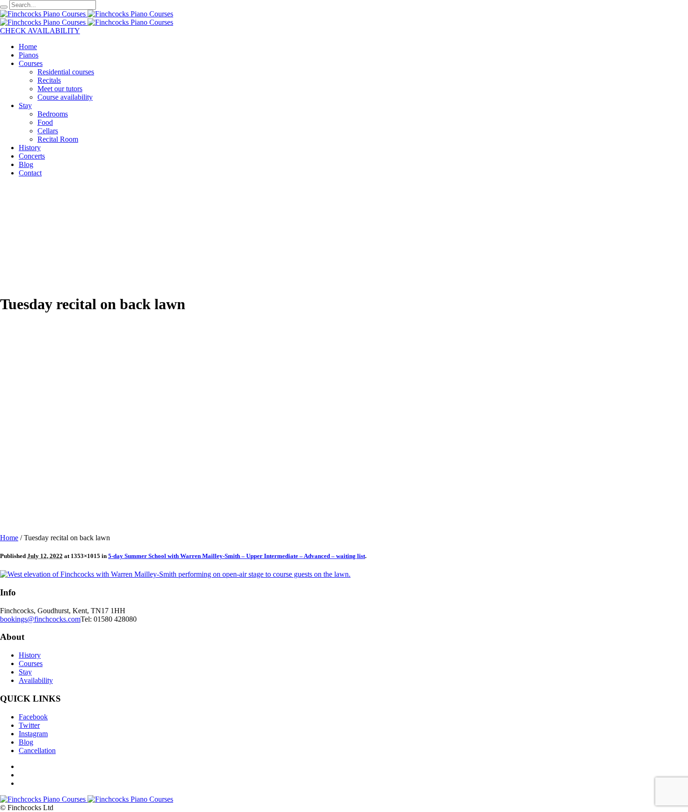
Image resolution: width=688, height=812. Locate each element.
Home (9, 538)
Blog (26, 742)
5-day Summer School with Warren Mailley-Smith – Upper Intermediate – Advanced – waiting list (236, 555)
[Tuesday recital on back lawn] (175, 574)
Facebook (33, 717)
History (30, 655)
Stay (25, 672)
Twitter (29, 725)
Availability (36, 680)
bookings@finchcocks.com (40, 619)
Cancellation (37, 750)
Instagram (33, 734)
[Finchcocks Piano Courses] (86, 14)
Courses (31, 663)
